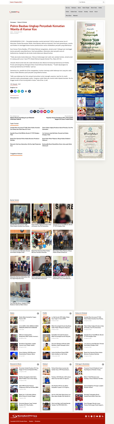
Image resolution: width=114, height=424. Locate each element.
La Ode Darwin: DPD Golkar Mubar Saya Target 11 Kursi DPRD (61, 318)
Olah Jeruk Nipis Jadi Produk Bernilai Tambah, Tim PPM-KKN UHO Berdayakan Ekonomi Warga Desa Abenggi (61, 404)
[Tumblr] (38, 111)
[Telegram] (48, 111)
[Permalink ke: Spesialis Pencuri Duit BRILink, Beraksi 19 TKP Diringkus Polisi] (63, 213)
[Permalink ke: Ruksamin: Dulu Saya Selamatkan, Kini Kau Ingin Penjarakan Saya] (20, 266)
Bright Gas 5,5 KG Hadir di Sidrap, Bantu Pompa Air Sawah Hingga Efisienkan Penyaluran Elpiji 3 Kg (27, 395)
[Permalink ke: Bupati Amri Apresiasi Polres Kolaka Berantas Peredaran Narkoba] (42, 239)
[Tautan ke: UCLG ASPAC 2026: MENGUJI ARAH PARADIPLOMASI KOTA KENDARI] (14, 329)
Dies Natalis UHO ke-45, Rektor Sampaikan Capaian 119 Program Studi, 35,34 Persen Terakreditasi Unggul (60, 386)
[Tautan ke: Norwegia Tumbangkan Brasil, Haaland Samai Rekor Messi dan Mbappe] (79, 397)
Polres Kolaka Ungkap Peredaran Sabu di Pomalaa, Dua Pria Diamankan (57, 128)
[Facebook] (31, 111)
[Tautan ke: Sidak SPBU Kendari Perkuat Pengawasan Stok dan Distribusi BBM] (14, 388)
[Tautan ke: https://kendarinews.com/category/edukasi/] (70, 364)
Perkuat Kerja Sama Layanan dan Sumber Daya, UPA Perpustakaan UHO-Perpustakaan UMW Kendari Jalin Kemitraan (61, 369)
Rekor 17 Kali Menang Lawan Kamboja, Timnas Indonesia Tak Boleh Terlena (93, 377)
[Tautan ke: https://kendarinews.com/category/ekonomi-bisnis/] (38, 364)
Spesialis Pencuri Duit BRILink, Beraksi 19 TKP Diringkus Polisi (24, 134)
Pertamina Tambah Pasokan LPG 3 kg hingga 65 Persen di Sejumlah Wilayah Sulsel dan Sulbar (29, 369)
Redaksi (31, 421)
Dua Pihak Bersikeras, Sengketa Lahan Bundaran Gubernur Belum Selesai (20, 304)
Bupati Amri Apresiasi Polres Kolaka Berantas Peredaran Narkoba (24, 139)
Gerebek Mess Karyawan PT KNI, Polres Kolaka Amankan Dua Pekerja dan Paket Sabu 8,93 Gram (25, 128)
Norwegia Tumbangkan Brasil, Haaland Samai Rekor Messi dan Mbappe (92, 395)
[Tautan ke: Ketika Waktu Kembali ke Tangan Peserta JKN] (14, 320)
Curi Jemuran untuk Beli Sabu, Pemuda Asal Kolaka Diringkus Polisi (55, 134)
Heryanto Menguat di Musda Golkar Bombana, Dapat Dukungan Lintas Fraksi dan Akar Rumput (61, 344)
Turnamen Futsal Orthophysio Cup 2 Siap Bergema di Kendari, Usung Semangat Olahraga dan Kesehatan (93, 369)
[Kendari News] (14, 12)
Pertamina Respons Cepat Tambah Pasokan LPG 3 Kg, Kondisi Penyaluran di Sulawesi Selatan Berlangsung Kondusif (28, 404)
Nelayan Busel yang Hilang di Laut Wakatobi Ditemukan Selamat (22, 118)
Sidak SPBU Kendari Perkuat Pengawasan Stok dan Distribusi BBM (28, 386)
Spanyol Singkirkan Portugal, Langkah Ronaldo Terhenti (93, 386)
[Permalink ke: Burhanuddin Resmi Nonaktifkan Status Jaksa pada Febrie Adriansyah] (42, 266)
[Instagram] (41, 111)
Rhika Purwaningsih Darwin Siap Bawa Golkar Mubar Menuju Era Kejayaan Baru (61, 327)
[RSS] (51, 111)
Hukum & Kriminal (14, 33)
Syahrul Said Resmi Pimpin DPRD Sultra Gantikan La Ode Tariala (60, 353)
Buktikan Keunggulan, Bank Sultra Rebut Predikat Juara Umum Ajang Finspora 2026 (28, 377)
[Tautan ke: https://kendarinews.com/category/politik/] (70, 313)
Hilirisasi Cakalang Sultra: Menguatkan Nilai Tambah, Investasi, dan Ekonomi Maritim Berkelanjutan (28, 335)
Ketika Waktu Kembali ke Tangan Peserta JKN (27, 318)
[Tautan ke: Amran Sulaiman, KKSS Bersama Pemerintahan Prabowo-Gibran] (14, 355)
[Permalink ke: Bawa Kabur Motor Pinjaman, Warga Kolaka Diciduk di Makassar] (63, 239)
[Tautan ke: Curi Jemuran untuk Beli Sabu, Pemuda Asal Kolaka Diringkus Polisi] (79, 346)
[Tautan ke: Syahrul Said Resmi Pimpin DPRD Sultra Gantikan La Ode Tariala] (46, 355)
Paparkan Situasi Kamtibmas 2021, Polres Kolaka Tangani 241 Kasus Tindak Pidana (59, 118)
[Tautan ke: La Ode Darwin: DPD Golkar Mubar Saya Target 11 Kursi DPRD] (46, 320)
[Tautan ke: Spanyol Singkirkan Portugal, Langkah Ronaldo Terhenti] (79, 388)
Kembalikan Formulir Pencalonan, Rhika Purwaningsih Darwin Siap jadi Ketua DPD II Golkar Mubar (61, 335)
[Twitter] (34, 111)
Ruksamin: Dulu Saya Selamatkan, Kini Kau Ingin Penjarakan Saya (25, 145)
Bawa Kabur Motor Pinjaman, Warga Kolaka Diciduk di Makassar (56, 139)
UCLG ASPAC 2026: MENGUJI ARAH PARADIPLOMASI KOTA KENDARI (28, 326)
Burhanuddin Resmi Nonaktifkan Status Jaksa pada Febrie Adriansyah (57, 145)
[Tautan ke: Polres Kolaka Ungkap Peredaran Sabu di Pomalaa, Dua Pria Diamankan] (79, 329)
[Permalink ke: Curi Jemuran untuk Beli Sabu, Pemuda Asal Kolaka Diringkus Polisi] (20, 239)
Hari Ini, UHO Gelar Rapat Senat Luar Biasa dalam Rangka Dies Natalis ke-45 (61, 395)
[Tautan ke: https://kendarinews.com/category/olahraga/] (103, 364)
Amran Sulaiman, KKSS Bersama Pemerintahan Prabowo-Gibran (27, 353)
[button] (103, 2)
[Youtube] (44, 111)
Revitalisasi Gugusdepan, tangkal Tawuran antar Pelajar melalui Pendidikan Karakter (27, 344)
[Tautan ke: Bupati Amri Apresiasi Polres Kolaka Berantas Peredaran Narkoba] (79, 355)
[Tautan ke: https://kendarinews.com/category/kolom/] (38, 313)
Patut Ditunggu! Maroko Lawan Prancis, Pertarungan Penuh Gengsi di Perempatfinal (93, 404)
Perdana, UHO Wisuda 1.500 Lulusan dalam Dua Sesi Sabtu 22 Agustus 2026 (61, 377)
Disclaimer (37, 421)
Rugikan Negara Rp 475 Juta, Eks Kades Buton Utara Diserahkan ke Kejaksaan (61, 278)
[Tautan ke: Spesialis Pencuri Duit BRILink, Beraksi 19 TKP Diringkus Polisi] (79, 337)
